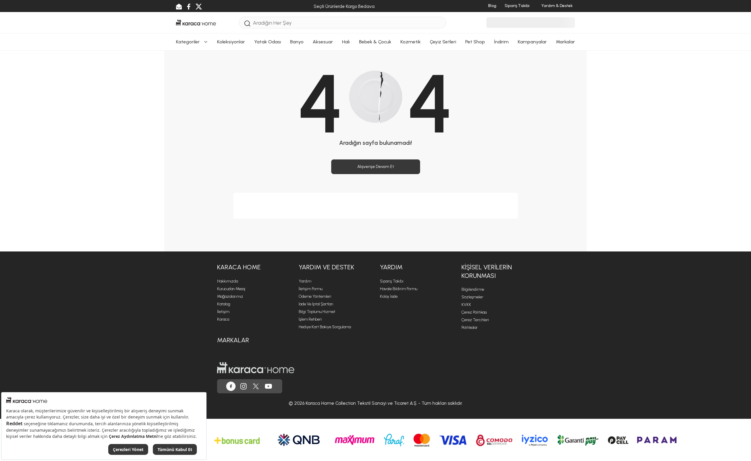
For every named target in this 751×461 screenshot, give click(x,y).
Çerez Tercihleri (475, 319)
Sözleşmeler (472, 297)
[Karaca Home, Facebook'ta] (231, 386)
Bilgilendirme (472, 289)
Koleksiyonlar (231, 42)
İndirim (501, 42)
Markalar (565, 42)
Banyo (297, 42)
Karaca (223, 319)
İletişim (223, 311)
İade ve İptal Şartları (316, 304)
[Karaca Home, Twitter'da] (256, 386)
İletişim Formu (310, 288)
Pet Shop (475, 42)
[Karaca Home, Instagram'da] (243, 386)
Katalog (223, 304)
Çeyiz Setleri (443, 42)
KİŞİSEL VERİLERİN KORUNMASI (486, 271)
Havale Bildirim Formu (398, 288)
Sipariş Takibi (391, 281)
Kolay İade (389, 296)
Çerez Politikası (474, 312)
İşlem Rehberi (310, 319)
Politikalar (469, 327)
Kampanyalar (532, 42)
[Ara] (247, 23)
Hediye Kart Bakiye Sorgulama (325, 326)
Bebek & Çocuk (375, 42)
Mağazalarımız (230, 296)
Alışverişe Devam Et (375, 166)
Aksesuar (323, 42)
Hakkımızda (227, 281)
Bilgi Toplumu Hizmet (317, 311)
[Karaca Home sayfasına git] (255, 367)
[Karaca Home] (196, 21)
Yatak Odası (267, 42)
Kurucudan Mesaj (231, 288)
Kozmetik (410, 42)
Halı (346, 42)
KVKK (466, 304)
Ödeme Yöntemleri (315, 296)
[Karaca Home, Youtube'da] (268, 386)
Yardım (305, 281)
